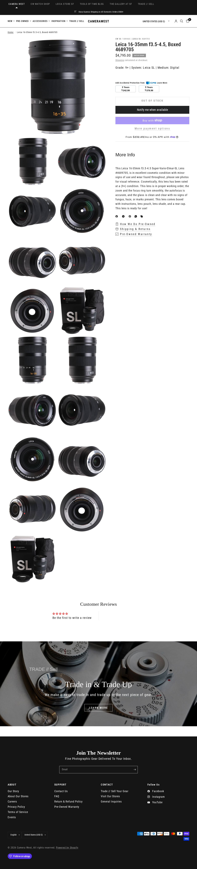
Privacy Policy (16, 806)
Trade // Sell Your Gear (114, 791)
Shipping (119, 60)
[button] (98, 707)
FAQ (56, 796)
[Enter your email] (135, 769)
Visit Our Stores (110, 796)
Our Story (13, 791)
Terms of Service (18, 812)
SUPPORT (60, 784)
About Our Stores (18, 796)
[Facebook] (117, 216)
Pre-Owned (22, 21)
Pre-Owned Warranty (66, 806)
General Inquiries (111, 801)
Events (12, 817)
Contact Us (61, 791)
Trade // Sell (76, 21)
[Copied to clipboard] (142, 216)
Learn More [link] (162, 83)
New (10, 21)
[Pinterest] (130, 216)
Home (11, 32)
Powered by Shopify (67, 847)
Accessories (40, 21)
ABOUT (12, 784)
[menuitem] (11, 21)
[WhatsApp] (136, 216)
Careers (12, 801)
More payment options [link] (152, 128)
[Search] (182, 21)
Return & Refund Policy (68, 801)
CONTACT (107, 784)
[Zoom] (100, 44)
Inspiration (58, 21)
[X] (124, 216)
